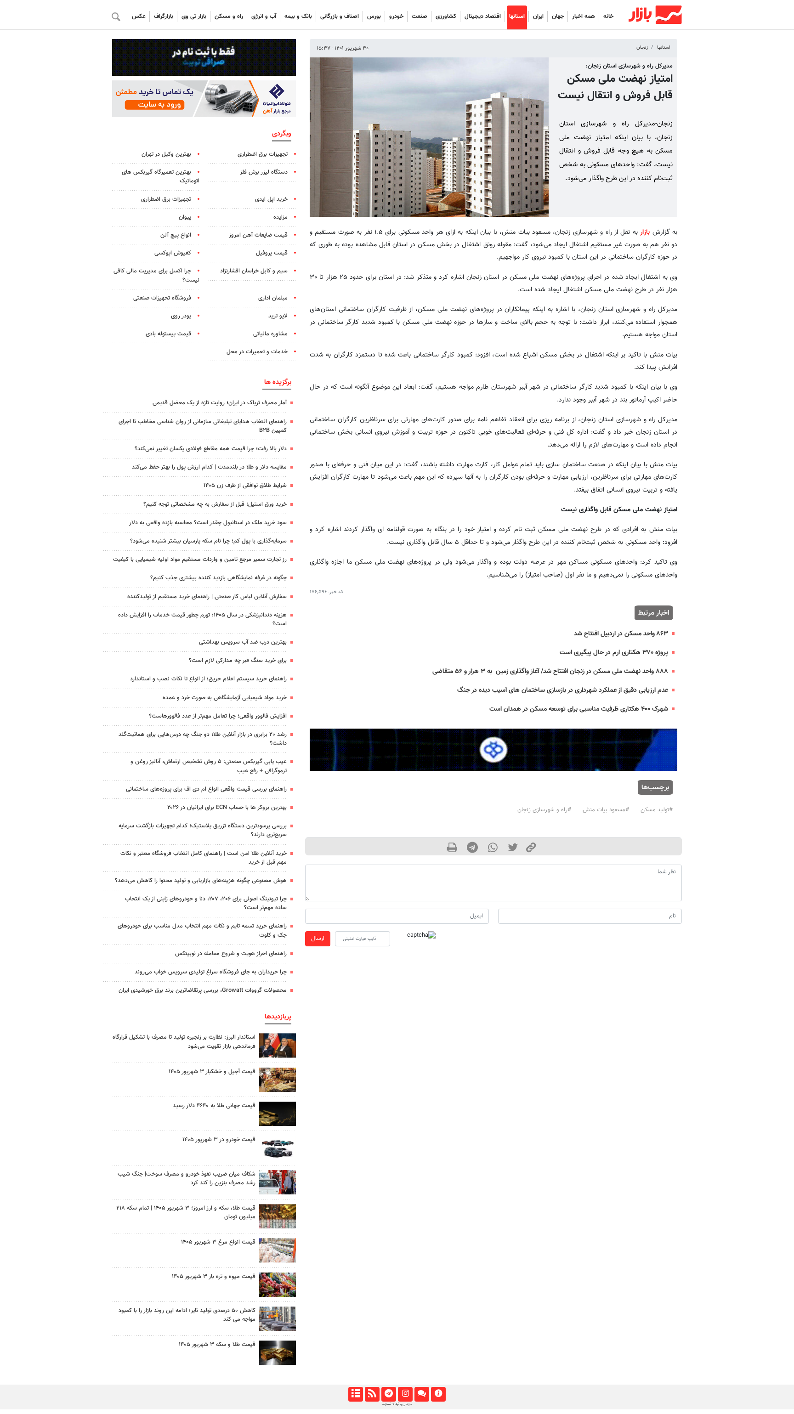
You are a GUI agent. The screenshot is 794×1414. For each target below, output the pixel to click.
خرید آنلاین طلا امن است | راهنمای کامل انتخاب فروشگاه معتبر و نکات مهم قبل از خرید (203, 858)
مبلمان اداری (273, 298)
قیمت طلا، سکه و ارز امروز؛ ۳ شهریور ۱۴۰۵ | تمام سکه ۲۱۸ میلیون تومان (185, 1213)
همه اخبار (583, 16)
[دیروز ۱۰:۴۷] (277, 1250)
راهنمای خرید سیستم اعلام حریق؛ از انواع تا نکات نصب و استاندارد (208, 679)
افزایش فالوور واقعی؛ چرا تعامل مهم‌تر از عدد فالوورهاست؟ (218, 716)
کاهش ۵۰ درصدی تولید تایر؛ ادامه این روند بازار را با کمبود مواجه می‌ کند (187, 1315)
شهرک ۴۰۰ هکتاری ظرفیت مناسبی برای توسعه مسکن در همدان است (578, 709)
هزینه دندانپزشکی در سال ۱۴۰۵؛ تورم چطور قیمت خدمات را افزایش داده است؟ (202, 619)
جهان (558, 16)
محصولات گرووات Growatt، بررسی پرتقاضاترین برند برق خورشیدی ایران (203, 990)
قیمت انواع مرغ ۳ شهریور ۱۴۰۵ (218, 1242)
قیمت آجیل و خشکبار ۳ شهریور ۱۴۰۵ (212, 1071)
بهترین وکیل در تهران (166, 154)
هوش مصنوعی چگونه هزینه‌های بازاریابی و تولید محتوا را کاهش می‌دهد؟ (201, 880)
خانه (608, 16)
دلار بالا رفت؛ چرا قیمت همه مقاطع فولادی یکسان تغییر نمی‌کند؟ (211, 448)
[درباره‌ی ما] (438, 1394)
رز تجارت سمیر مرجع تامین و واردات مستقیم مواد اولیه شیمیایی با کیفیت (200, 559)
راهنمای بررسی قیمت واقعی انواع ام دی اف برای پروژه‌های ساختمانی (206, 789)
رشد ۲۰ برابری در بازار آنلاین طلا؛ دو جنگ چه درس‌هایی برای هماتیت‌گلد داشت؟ (203, 739)
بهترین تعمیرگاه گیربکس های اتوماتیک (160, 177)
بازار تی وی (193, 16)
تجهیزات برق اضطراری (263, 154)
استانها (517, 16)
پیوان (185, 217)
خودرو (396, 16)
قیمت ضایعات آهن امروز (258, 235)
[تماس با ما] (421, 1394)
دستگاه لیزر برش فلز (264, 172)
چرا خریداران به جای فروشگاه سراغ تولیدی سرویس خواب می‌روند (211, 972)
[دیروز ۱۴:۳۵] (277, 1216)
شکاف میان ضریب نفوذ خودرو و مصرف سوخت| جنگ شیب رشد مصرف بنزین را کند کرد (186, 1179)
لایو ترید (278, 316)
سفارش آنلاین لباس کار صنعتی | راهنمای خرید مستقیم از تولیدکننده (207, 596)
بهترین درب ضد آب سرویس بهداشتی (243, 642)
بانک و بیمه (298, 16)
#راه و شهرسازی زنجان (544, 809)
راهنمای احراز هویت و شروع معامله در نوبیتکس (231, 953)
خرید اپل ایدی (271, 199)
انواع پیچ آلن (175, 235)
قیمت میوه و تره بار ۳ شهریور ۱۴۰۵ (213, 1276)
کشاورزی (446, 16)
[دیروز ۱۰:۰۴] (277, 1148)
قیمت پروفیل (272, 253)
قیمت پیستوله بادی (168, 334)
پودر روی (181, 316)
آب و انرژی (263, 16)
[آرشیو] (355, 1394)
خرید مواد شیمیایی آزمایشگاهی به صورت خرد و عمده (225, 697)
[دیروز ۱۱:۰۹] (277, 1080)
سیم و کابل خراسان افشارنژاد (254, 271)
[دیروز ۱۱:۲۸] (277, 1352)
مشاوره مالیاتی (270, 334)
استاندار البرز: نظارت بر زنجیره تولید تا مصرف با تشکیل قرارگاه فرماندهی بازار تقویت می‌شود (184, 1042)
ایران (538, 16)
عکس (139, 16)
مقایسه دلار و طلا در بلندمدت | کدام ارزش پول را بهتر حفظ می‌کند (209, 467)
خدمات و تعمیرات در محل (257, 351)
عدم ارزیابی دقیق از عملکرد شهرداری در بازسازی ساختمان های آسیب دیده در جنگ (562, 690)
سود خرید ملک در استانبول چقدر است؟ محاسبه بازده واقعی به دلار (208, 522)
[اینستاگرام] (405, 1394)
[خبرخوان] (372, 1394)
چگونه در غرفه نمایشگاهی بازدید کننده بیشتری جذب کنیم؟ (218, 578)
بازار (645, 232)
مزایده (280, 217)
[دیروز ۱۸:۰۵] (277, 1045)
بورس (374, 16)
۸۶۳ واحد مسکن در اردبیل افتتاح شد (621, 633)
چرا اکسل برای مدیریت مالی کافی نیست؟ (156, 275)
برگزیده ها (277, 382)
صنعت (419, 16)
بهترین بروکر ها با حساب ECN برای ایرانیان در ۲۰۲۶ (227, 807)
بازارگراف (163, 16)
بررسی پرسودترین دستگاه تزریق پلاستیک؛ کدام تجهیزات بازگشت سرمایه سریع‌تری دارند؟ (203, 830)
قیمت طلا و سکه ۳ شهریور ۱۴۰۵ (217, 1344)
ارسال (317, 938)
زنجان (642, 47)
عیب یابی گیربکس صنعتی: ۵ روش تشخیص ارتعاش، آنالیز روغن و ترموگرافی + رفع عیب (208, 766)
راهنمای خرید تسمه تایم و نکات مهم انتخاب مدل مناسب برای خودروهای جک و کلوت (202, 930)
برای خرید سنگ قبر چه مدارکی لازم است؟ (238, 660)
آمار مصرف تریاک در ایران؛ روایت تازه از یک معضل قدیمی (220, 402)
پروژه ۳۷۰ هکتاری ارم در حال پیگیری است (614, 652)
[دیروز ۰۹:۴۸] (277, 1114)
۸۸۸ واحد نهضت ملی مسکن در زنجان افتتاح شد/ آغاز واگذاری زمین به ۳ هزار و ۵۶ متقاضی (549, 671)
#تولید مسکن (657, 809)
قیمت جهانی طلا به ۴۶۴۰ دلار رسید (214, 1105)
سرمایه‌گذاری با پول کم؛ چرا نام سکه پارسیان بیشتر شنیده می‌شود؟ (208, 541)
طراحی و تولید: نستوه (397, 1404)
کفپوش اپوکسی (172, 253)
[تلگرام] (388, 1394)
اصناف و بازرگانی (339, 16)
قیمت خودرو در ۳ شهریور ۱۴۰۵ (218, 1139)
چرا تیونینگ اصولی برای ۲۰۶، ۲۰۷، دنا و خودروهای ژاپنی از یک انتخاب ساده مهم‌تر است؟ (206, 903)
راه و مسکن (229, 16)
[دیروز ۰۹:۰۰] (277, 1182)
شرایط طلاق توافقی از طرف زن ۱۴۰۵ (245, 485)
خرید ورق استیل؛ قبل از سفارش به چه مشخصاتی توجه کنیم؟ (215, 504)
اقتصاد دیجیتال (483, 16)
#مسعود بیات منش (606, 809)
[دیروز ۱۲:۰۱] (277, 1319)
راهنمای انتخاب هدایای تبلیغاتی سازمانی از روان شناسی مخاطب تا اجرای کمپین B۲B (203, 426)
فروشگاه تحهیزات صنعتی (162, 298)
